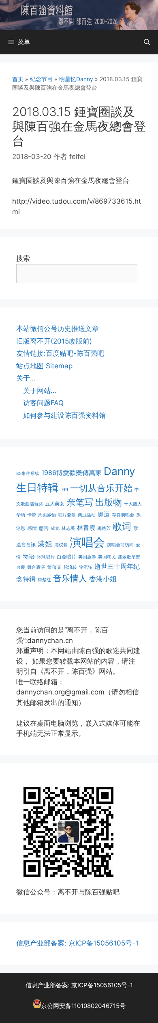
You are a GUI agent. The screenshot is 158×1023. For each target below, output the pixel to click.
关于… (26, 378)
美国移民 (107, 557)
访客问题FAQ (43, 403)
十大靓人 (133, 504)
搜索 (23, 258)
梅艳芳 (104, 528)
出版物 (108, 502)
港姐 (45, 543)
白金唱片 (66, 557)
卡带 (31, 515)
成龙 (55, 528)
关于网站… (39, 391)
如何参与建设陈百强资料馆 (64, 415)
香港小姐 (103, 578)
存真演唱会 (123, 515)
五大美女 (54, 504)
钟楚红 (44, 579)
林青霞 (86, 527)
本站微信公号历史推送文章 (57, 329)
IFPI (64, 489)
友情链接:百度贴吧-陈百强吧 (60, 353)
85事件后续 (27, 473)
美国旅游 (87, 557)
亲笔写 (79, 501)
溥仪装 (61, 545)
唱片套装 (67, 515)
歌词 (122, 526)
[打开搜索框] (147, 42)
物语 (29, 556)
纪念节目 (41, 78)
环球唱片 (46, 557)
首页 (17, 78)
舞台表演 (36, 567)
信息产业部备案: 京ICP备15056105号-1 (77, 943)
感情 (32, 528)
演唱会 (87, 542)
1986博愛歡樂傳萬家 (71, 473)
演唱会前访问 (120, 545)
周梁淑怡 (47, 515)
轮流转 (85, 567)
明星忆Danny (76, 78)
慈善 (44, 528)
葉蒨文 (54, 567)
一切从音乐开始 (101, 487)
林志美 (68, 528)
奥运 (104, 514)
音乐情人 (70, 578)
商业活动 (87, 515)
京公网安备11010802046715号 (83, 1006)
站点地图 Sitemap (44, 366)
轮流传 (70, 567)
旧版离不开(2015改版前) (54, 341)
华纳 (20, 515)
